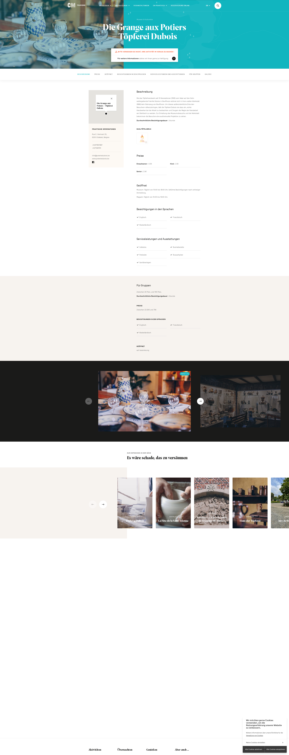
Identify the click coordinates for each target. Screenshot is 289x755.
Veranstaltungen (141, 6)
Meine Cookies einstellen (255, 743)
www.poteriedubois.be (100, 159)
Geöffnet (109, 74)
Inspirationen (121, 6)
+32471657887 (97, 145)
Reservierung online (180, 6)
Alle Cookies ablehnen (253, 749)
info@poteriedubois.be (101, 156)
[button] (88, 401)
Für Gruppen (194, 74)
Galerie (208, 74)
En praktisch (159, 6)
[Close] (111, 98)
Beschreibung (83, 74)
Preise (97, 74)
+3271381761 (96, 148)
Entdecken (104, 6)
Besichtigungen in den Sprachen (131, 74)
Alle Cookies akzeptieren (275, 749)
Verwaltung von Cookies (254, 736)
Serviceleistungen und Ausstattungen (167, 74)
